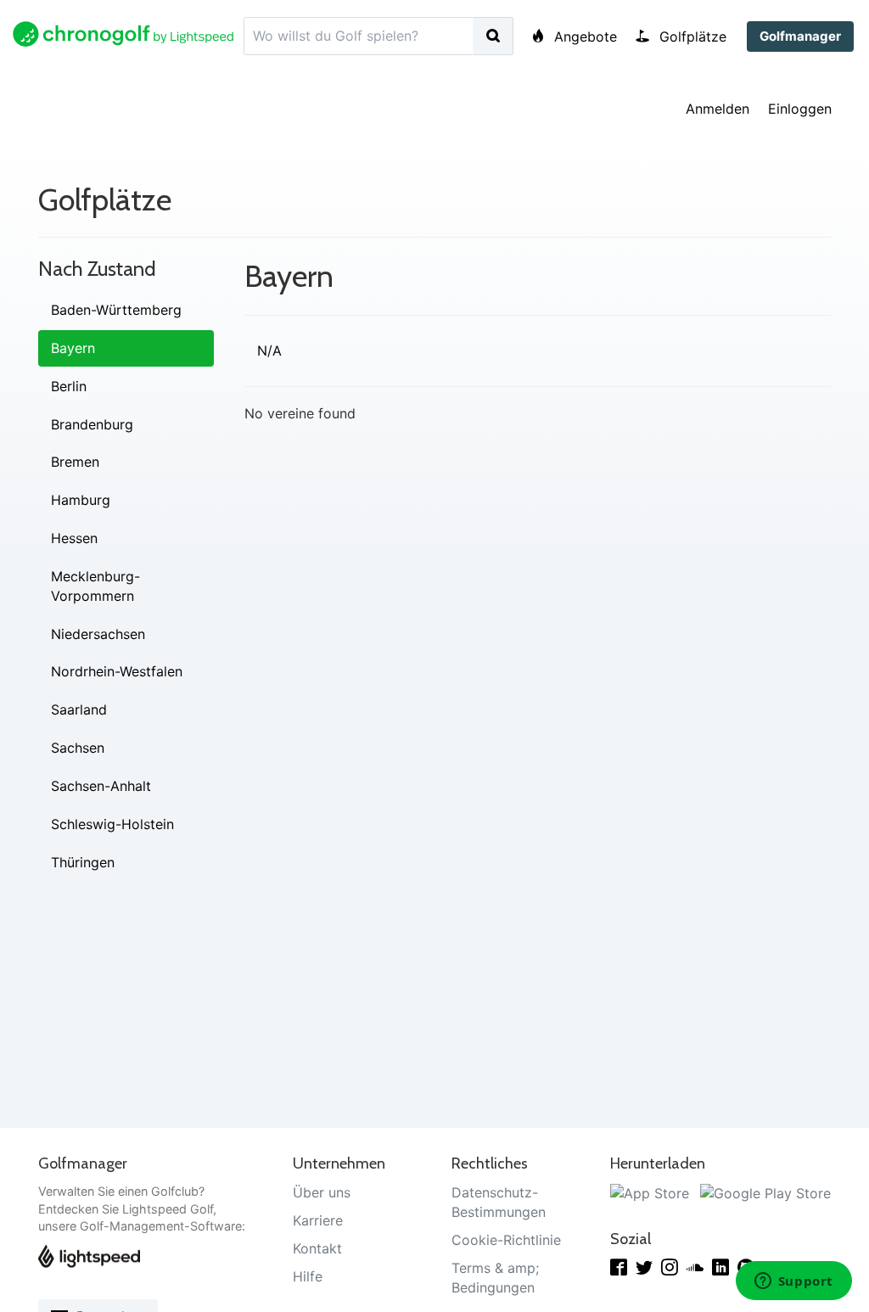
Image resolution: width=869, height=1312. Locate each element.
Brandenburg (92, 424)
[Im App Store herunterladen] (649, 1192)
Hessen (74, 538)
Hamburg (80, 499)
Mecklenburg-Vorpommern (95, 586)
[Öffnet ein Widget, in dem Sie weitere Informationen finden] (793, 1282)
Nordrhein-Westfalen (116, 671)
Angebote (583, 36)
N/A (269, 350)
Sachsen (77, 747)
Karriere (318, 1220)
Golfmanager (800, 36)
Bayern (73, 347)
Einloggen (800, 108)
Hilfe (307, 1276)
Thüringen (83, 862)
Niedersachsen (98, 633)
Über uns (321, 1192)
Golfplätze (690, 36)
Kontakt (317, 1248)
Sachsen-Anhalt (101, 785)
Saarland (79, 709)
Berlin (69, 386)
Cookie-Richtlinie (506, 1239)
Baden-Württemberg (116, 309)
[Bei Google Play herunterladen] (765, 1192)
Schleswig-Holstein (112, 824)
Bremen (75, 461)
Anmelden (717, 108)
